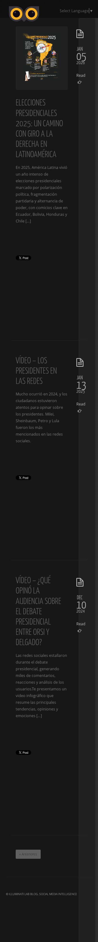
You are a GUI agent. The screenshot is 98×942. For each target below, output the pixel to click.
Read (79, 75)
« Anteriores (28, 854)
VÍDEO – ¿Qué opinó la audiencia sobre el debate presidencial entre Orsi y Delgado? (38, 611)
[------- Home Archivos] (49, 22)
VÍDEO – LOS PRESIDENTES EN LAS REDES (36, 370)
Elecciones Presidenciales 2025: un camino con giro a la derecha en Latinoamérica (39, 128)
